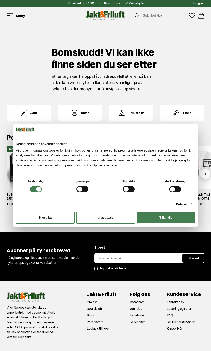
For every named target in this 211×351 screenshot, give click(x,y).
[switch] (82, 189)
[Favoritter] (192, 16)
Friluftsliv (136, 113)
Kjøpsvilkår (175, 328)
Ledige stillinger (98, 328)
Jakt (34, 113)
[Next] (205, 174)
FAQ (170, 315)
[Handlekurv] (201, 16)
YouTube (136, 309)
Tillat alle (165, 217)
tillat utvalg (106, 217)
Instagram (137, 302)
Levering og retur (179, 309)
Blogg (91, 315)
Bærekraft (94, 309)
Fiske (187, 113)
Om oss (92, 302)
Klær (85, 113)
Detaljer (181, 204)
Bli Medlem (137, 322)
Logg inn (198, 3)
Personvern (95, 322)
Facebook (137, 315)
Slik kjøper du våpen (181, 322)
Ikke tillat (45, 217)
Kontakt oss (175, 302)
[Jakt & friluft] (105, 15)
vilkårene (120, 268)
